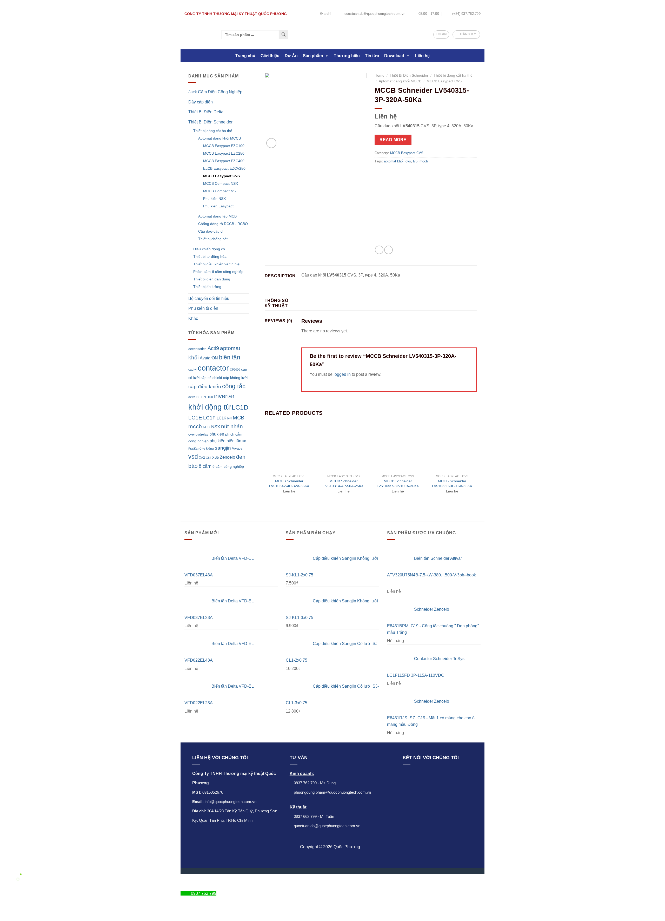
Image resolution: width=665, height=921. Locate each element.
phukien (216, 434)
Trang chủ (245, 56)
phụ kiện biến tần (225, 441)
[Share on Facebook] (379, 250)
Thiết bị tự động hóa (210, 256)
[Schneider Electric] (411, 209)
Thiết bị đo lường (207, 287)
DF (198, 397)
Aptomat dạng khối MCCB (219, 138)
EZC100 (207, 397)
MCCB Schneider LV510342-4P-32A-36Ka (289, 483)
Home (379, 75)
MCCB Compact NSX (220, 183)
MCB (238, 417)
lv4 (229, 418)
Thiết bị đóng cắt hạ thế (212, 131)
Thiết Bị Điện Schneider (210, 122)
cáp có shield (211, 378)
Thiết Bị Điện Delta (205, 112)
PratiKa (192, 448)
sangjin (223, 448)
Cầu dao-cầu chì (211, 231)
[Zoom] (271, 143)
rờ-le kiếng (206, 448)
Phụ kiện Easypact (218, 206)
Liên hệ (422, 56)
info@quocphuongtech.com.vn (230, 801)
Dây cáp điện (200, 102)
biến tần (229, 357)
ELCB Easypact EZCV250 (224, 168)
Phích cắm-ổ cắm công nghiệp (218, 271)
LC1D (240, 407)
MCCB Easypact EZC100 (223, 146)
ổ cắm (205, 466)
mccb (195, 426)
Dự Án (291, 56)
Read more (393, 139)
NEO (206, 427)
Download (394, 56)
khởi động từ (209, 407)
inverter (224, 395)
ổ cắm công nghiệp (228, 466)
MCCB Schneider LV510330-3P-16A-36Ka (452, 483)
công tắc (233, 386)
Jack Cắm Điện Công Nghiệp (215, 92)
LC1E (195, 418)
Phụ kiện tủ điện (203, 308)
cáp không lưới (235, 378)
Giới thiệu (270, 56)
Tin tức (372, 56)
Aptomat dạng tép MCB (217, 216)
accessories (197, 349)
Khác (193, 318)
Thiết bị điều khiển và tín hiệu (217, 264)
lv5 (415, 161)
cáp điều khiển (204, 386)
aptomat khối (393, 161)
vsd (193, 456)
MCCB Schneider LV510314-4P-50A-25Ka (343, 483)
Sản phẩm (313, 56)
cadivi (192, 369)
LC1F (209, 417)
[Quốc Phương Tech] (198, 34)
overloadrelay (198, 434)
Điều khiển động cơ (209, 249)
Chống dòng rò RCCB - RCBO (223, 224)
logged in (342, 374)
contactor (213, 368)
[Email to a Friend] (388, 250)
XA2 (202, 457)
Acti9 (213, 348)
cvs (408, 161)
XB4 (208, 457)
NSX (215, 426)
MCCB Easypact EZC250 (223, 153)
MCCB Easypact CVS (221, 176)
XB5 (215, 457)
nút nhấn (232, 426)
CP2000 (235, 369)
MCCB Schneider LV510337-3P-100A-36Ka (398, 483)
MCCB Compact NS (219, 191)
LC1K (221, 418)
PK (244, 441)
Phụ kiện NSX (214, 198)
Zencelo (227, 457)
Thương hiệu (347, 56)
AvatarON (209, 358)
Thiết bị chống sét (213, 239)
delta (191, 397)
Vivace (237, 448)
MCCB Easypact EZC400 (223, 161)
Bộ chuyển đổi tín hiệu (208, 298)
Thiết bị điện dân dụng (211, 279)
